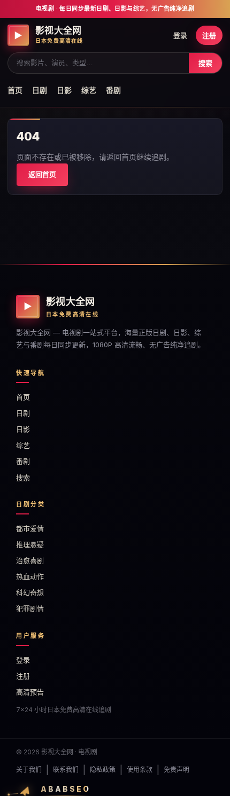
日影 (64, 90)
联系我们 (66, 770)
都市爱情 (30, 528)
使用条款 (139, 770)
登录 (180, 35)
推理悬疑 (30, 544)
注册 (209, 35)
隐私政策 (103, 770)
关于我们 (29, 770)
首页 (14, 90)
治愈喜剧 (30, 560)
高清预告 (30, 692)
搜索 (205, 63)
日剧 (39, 90)
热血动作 (30, 576)
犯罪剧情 (30, 608)
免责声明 (176, 770)
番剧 (113, 90)
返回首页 (42, 174)
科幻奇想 (30, 592)
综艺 (88, 90)
